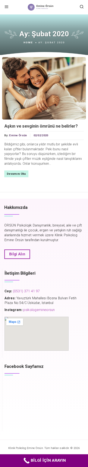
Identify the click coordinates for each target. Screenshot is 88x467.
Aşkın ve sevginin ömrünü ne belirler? (41, 126)
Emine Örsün (18, 135)
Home (28, 42)
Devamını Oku (16, 174)
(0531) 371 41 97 (26, 291)
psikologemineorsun (39, 309)
